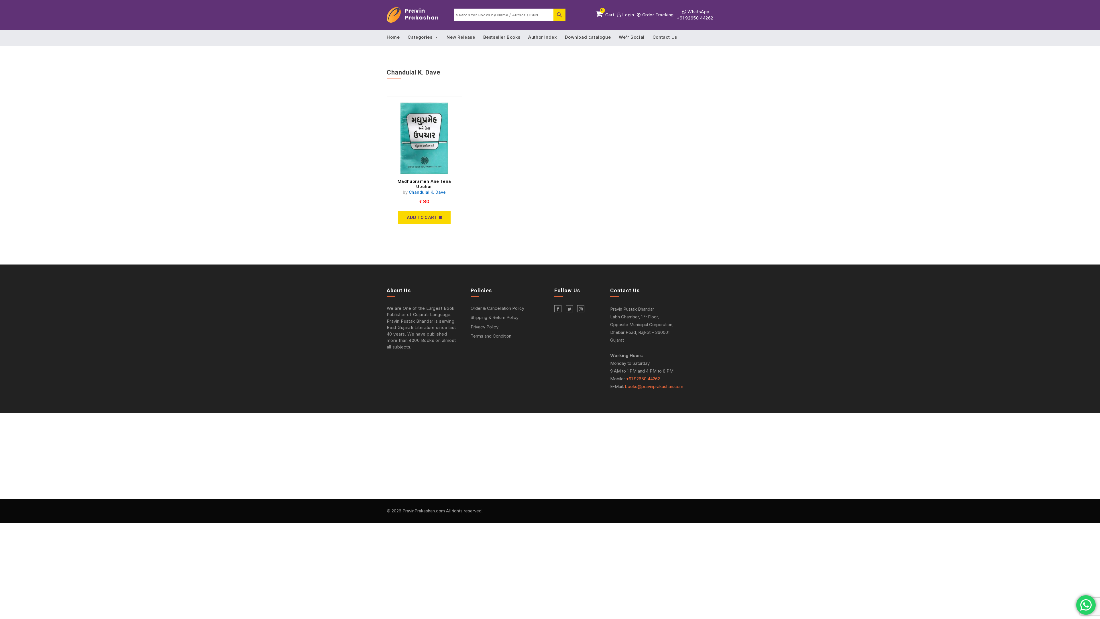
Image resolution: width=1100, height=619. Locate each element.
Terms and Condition (491, 336)
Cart (607, 13)
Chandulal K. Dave (427, 192)
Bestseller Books (501, 37)
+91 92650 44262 (695, 18)
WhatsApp (698, 11)
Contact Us (665, 37)
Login (627, 14)
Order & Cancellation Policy (497, 308)
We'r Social (632, 37)
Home (393, 37)
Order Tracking (657, 14)
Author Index (542, 37)
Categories (420, 37)
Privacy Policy (484, 327)
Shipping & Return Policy (494, 317)
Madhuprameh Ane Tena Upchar (424, 184)
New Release (461, 37)
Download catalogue (588, 37)
